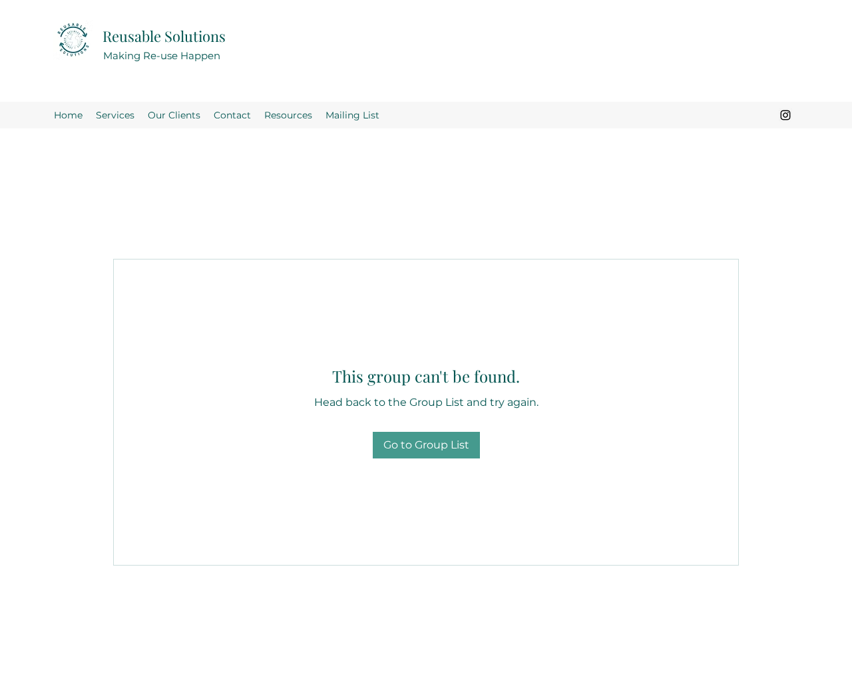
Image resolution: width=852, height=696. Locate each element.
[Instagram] (785, 115)
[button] (288, 115)
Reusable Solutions (164, 36)
